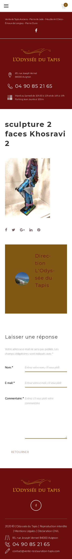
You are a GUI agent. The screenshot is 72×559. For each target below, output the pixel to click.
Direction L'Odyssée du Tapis (45, 270)
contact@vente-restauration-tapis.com (36, 551)
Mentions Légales (25, 531)
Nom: (9, 367)
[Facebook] (36, 31)
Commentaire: (14, 398)
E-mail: (10, 382)
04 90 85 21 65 (34, 86)
